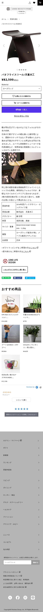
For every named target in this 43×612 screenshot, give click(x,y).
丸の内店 (6, 549)
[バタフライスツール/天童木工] (17, 69)
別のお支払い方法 (21, 116)
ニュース (6, 535)
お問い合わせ (18, 583)
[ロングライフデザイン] (10, 264)
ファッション (8, 517)
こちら (33, 248)
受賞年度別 (14, 19)
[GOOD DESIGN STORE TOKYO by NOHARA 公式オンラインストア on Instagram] (25, 599)
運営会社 (28, 583)
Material (5, 84)
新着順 (5, 455)
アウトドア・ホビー (10, 524)
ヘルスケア (7, 510)
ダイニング (7, 488)
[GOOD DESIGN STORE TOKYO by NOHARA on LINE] (33, 599)
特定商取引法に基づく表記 (12, 579)
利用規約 (26, 579)
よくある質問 (7, 583)
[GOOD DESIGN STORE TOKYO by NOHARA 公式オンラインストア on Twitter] (10, 599)
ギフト (5, 448)
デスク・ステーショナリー (13, 502)
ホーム (4, 19)
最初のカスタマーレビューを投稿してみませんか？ (21, 414)
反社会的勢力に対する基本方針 (14, 587)
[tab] (21, 400)
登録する (35, 562)
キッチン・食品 (9, 495)
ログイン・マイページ (11, 441)
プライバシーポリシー (11, 572)
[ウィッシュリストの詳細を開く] (34, 3)
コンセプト (7, 542)
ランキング (7, 462)
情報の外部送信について (11, 576)
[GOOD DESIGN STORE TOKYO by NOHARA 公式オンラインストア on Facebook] (18, 599)
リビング (6, 480)
